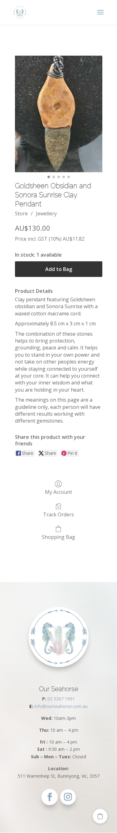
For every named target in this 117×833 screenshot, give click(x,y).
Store (21, 213)
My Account (58, 492)
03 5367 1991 (61, 699)
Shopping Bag (58, 537)
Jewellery (46, 213)
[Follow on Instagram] (68, 797)
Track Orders (58, 514)
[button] (100, 816)
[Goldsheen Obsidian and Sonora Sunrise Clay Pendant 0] (58, 114)
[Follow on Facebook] (49, 797)
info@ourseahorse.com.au (58, 706)
